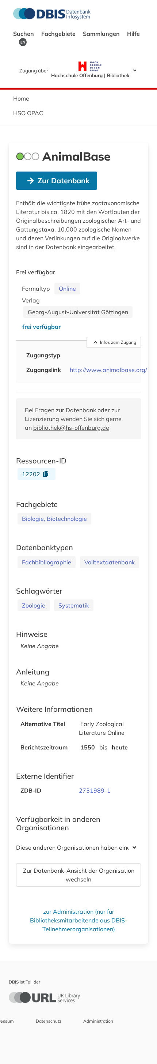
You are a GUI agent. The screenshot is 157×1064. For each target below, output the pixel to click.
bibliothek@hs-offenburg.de (71, 427)
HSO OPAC (28, 113)
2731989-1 (95, 790)
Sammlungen (102, 33)
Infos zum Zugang (118, 342)
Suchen (24, 33)
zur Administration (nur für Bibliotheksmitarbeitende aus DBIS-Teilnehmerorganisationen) (78, 920)
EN (22, 42)
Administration (98, 1021)
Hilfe (133, 33)
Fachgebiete (59, 33)
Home (21, 98)
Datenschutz (48, 1021)
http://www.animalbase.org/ (108, 369)
